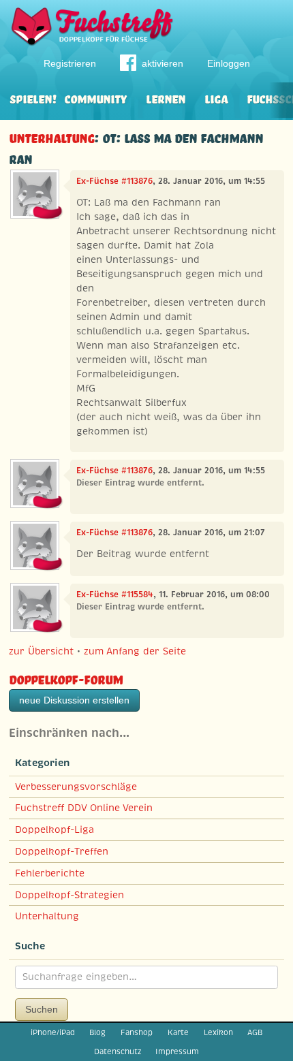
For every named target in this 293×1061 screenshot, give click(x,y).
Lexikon (218, 1032)
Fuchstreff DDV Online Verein (84, 808)
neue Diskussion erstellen (74, 700)
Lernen (165, 97)
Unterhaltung (51, 136)
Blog (97, 1032)
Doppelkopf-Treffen (61, 851)
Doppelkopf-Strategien (69, 895)
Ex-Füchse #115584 (114, 594)
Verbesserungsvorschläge (76, 786)
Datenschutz (117, 1051)
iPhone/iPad (53, 1032)
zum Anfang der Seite (135, 651)
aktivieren (162, 63)
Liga (216, 97)
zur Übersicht (41, 651)
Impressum (177, 1051)
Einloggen (228, 63)
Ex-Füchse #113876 (114, 181)
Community (95, 97)
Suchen (41, 1009)
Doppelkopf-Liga (54, 829)
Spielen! (33, 97)
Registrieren (70, 63)
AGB (254, 1032)
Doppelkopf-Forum (66, 678)
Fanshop (137, 1032)
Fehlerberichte (49, 873)
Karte (178, 1032)
